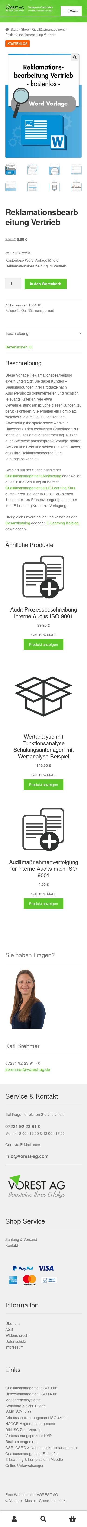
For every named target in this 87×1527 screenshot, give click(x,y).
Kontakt (11, 1245)
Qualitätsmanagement (48, 29)
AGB (9, 1329)
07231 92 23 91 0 (23, 1126)
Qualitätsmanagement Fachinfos (31, 1453)
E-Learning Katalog (63, 523)
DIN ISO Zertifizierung (23, 1429)
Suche (43, 1519)
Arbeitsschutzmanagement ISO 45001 (36, 1417)
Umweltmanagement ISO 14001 (31, 1393)
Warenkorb (72, 1519)
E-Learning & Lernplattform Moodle (34, 1459)
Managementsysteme (23, 1399)
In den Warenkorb (45, 283)
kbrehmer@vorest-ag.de (27, 1069)
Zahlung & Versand (21, 1239)
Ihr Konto (14, 1519)
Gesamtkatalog (17, 523)
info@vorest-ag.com (26, 1156)
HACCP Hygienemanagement (30, 1423)
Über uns (12, 1323)
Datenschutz (15, 1341)
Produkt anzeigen (43, 644)
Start (14, 29)
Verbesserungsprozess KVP (28, 1435)
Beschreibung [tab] (16, 333)
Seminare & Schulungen (25, 1405)
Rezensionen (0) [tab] (19, 347)
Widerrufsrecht (17, 1335)
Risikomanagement (21, 1441)
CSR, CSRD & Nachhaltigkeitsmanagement (41, 1447)
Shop (25, 29)
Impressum (14, 1347)
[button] (74, 57)
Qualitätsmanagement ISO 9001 (31, 1387)
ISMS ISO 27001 (19, 1411)
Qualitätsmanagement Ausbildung (33, 475)
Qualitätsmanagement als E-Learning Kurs (40, 487)
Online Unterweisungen (24, 1465)
